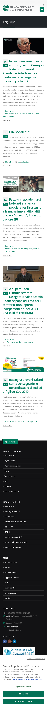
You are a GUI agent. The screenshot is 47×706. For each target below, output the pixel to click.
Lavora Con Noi (10, 588)
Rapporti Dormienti (11, 578)
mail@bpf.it (15, 627)
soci (35, 421)
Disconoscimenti (10, 572)
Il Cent (7, 111)
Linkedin (14, 641)
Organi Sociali (9, 461)
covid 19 (22, 114)
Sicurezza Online (10, 562)
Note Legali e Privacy (12, 511)
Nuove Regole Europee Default (15, 542)
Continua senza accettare (36, 659)
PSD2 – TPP (8, 527)
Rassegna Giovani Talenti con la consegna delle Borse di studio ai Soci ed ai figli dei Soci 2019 (23, 386)
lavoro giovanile (14, 249)
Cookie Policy (9, 517)
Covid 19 (7, 486)
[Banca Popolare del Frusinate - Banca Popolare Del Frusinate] (18, 8)
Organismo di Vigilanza (12, 466)
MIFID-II (7, 532)
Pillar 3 (6, 481)
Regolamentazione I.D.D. (13, 537)
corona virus (13, 114)
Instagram (10, 641)
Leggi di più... (7, 120)
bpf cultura (25, 162)
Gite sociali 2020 (19, 132)
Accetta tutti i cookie (23, 701)
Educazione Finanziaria (12, 547)
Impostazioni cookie (23, 686)
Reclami (7, 567)
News (12, 111)
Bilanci (6, 471)
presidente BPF (8, 116)
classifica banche (14, 342)
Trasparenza (9, 506)
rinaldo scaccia (27, 342)
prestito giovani (27, 249)
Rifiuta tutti (23, 694)
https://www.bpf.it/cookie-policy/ (27, 679)
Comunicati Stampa (11, 491)
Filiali (6, 583)
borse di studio (23, 421)
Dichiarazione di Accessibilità (15, 522)
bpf (6, 114)
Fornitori (7, 598)
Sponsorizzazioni (10, 593)
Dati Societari (9, 456)
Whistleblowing (10, 476)
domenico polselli (32, 114)
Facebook (5, 641)
